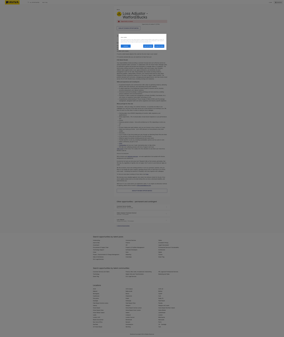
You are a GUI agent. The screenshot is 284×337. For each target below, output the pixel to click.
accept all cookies (159, 46)
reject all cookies (148, 46)
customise (125, 46)
